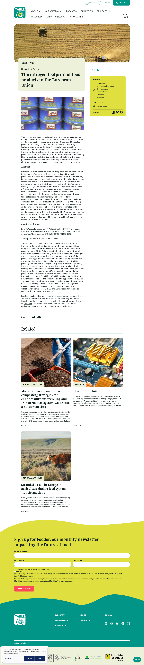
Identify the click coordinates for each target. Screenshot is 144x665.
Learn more (39, 581)
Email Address (21, 551)
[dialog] (24, 655)
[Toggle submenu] (39, 11)
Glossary (60, 615)
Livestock (101, 95)
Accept (40, 658)
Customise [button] (7, 658)
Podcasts (85, 620)
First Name (19, 560)
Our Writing (61, 620)
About (83, 615)
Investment (101, 84)
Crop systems (102, 89)
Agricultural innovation (105, 86)
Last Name (77, 560)
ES (139, 659)
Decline (29, 658)
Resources (60, 625)
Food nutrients (102, 92)
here (80, 296)
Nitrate (78, 301)
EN (136, 659)
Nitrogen (100, 97)
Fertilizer (28, 303)
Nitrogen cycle (42, 301)
